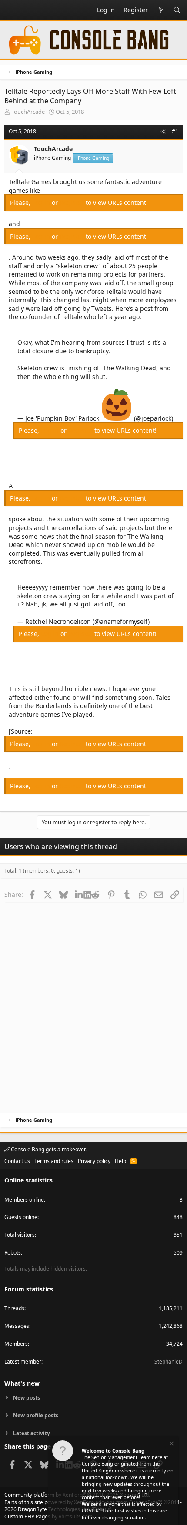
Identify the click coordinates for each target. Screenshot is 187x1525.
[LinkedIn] (79, 894)
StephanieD (168, 1361)
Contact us (17, 1161)
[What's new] (160, 10)
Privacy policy (94, 1161)
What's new (22, 1383)
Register (73, 202)
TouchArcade (28, 111)
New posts (26, 1397)
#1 (175, 131)
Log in (42, 202)
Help (120, 1161)
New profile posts (35, 1415)
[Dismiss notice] (170, 1444)
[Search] (177, 10)
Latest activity (31, 1433)
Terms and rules (53, 1161)
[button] (11, 10)
